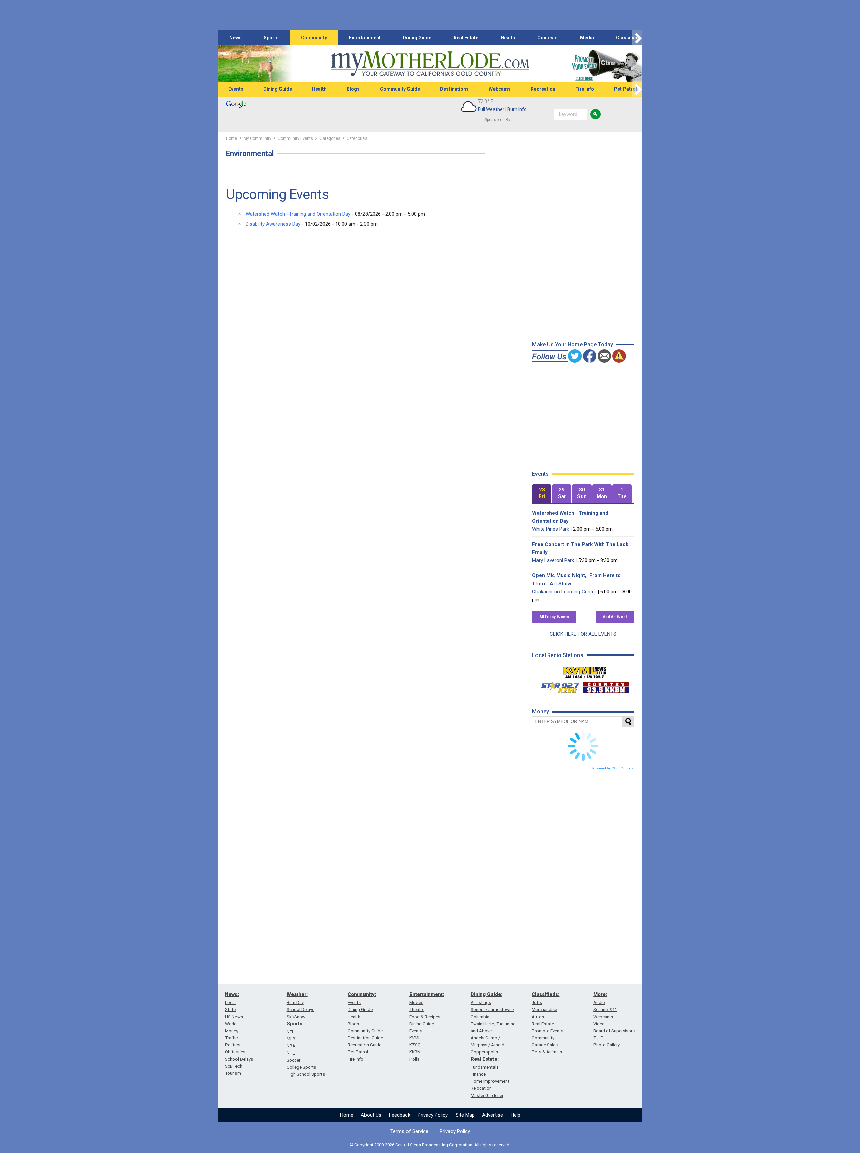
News (235, 37)
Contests (547, 37)
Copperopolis (484, 1052)
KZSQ (415, 1044)
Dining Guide (417, 37)
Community (314, 37)
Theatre (416, 1009)
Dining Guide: (486, 994)
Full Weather (491, 109)
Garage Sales (545, 1044)
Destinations (454, 89)
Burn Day (295, 1002)
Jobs (537, 1002)
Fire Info (584, 89)
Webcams (500, 89)
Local (230, 1002)
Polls (414, 1059)
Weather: (297, 994)
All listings (481, 1002)
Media (587, 37)
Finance (478, 1074)
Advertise (492, 1115)
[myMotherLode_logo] (430, 64)
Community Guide (400, 89)
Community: (362, 994)
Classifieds (628, 37)
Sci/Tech (233, 1066)
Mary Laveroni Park (553, 560)
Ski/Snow (296, 1016)
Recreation (543, 89)
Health (508, 37)
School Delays (239, 1059)
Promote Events (547, 1030)
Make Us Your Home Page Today (572, 344)
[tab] (542, 493)
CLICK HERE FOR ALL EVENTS (583, 634)
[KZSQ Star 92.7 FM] (557, 686)
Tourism (233, 1073)
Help (515, 1115)
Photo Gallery (606, 1044)
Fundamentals (485, 1067)
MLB (291, 1038)
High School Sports (306, 1074)
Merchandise (544, 1009)
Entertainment (365, 37)
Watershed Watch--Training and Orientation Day (298, 214)
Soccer (293, 1060)
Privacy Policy (433, 1115)
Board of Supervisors (614, 1030)
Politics (232, 1044)
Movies (416, 1002)
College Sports (301, 1067)
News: (232, 994)
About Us (371, 1115)
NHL (291, 1053)
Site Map (465, 1115)
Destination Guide (365, 1037)
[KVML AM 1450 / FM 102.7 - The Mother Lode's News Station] (584, 671)
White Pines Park (550, 529)
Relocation (481, 1088)
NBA (291, 1045)
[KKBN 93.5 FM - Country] (606, 686)
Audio (599, 1002)
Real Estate (466, 37)
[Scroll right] (637, 37)
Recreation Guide (364, 1044)
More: (600, 994)
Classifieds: (545, 994)
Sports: (295, 1024)
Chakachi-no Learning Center (564, 592)
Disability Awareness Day (273, 224)
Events (235, 89)
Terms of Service (409, 1131)
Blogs (353, 89)
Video (599, 1023)
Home (346, 1115)
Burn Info (517, 109)
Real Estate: (485, 1059)
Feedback (399, 1115)
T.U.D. (598, 1037)
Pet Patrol (625, 89)
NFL (290, 1031)
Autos (538, 1016)
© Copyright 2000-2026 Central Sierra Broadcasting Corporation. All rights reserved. (430, 1144)
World (231, 1023)
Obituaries (235, 1052)
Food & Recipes (424, 1016)
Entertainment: (426, 994)
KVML (415, 1037)
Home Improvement (490, 1081)
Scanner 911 (605, 1009)
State (230, 1009)
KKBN (414, 1052)
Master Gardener (487, 1095)
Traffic (231, 1037)
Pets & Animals (547, 1052)
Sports (271, 37)
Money (231, 1030)
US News (234, 1016)
